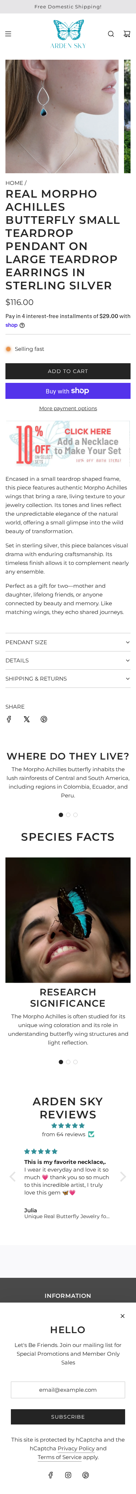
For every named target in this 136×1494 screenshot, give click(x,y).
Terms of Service (60, 1457)
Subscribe (68, 1417)
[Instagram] (68, 1475)
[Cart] (127, 34)
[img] (68, 1125)
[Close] (123, 1316)
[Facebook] (51, 1475)
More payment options (68, 408)
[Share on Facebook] (9, 720)
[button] (61, 815)
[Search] (111, 34)
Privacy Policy (76, 1448)
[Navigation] (8, 34)
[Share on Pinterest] (44, 720)
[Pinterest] (86, 1475)
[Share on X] (26, 720)
